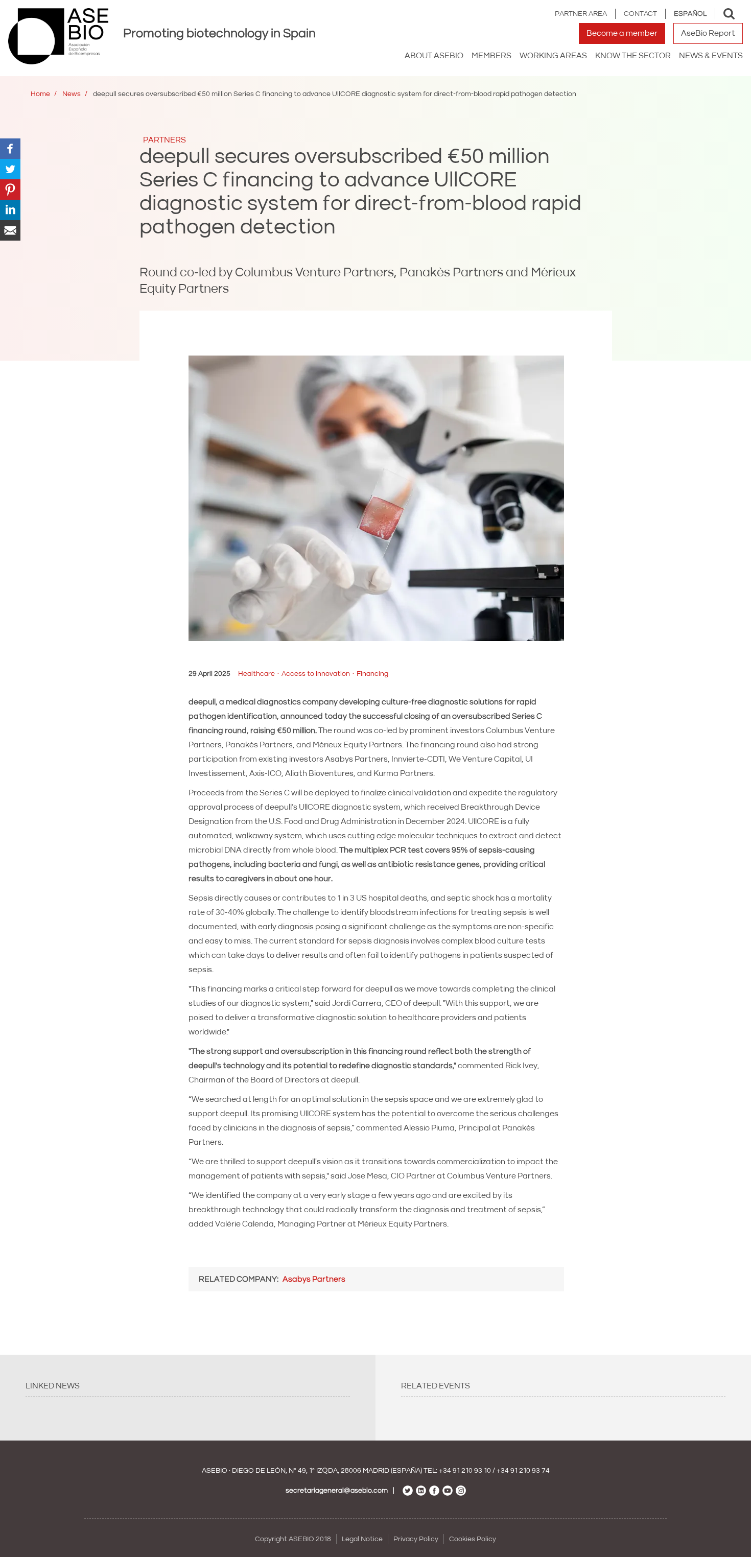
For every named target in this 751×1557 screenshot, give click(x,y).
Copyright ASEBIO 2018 (293, 1539)
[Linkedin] (10, 209)
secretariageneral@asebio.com (337, 1490)
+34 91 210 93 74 (523, 1470)
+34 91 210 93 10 (465, 1470)
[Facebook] (10, 148)
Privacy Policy (415, 1539)
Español (690, 13)
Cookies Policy (472, 1539)
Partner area (581, 13)
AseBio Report (708, 33)
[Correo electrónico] (10, 229)
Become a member (622, 33)
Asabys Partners (314, 1279)
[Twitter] (10, 168)
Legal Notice (362, 1539)
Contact (640, 13)
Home (40, 94)
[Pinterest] (10, 189)
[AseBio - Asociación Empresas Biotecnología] (58, 36)
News (71, 94)
